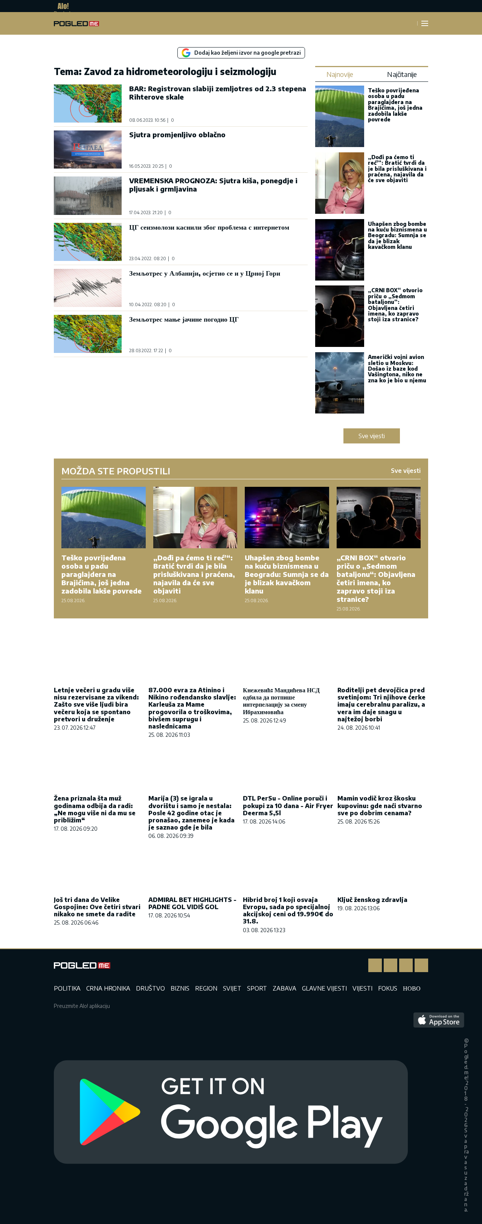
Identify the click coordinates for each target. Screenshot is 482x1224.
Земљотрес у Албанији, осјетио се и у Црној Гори (204, 272)
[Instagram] (390, 965)
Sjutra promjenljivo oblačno (177, 134)
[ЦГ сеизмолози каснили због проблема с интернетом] (88, 242)
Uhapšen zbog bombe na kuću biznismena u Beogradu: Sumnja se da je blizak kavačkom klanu (397, 235)
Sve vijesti (371, 436)
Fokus (387, 988)
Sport (257, 988)
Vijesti (362, 988)
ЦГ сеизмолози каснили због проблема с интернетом (209, 226)
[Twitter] (406, 965)
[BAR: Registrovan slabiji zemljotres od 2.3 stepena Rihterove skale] (88, 103)
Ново (412, 988)
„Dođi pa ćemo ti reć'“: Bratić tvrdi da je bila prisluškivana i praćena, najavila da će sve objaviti (397, 169)
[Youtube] (421, 965)
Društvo (150, 988)
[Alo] (61, 6)
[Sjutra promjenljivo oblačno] (88, 149)
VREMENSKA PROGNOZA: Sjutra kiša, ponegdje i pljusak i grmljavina (213, 184)
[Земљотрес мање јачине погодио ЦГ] (88, 334)
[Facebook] (375, 965)
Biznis (180, 988)
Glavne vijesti (324, 988)
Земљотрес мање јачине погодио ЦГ (184, 318)
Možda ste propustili (115, 470)
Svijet (232, 988)
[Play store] (231, 1112)
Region (206, 988)
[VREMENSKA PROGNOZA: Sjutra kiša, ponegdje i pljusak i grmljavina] (88, 195)
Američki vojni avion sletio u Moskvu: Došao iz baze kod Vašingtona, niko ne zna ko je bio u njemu (397, 368)
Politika (67, 988)
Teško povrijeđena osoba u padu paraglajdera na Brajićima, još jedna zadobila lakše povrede (395, 105)
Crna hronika (108, 988)
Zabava (284, 988)
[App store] (438, 1112)
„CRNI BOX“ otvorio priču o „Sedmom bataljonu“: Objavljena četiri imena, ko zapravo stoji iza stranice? (395, 304)
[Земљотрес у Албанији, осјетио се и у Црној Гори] (88, 288)
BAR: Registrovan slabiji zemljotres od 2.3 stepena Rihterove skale (217, 92)
